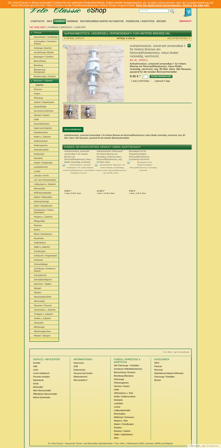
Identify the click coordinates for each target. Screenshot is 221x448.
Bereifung (38, 65)
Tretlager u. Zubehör (43, 314)
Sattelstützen (40, 243)
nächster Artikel (177, 38)
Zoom (65, 46)
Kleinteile (38, 158)
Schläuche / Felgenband (45, 255)
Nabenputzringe (41, 201)
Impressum (79, 363)
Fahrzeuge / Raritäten (140, 21)
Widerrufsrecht (80, 377)
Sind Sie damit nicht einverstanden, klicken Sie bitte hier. (173, 5)
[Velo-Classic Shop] (72, 9)
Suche (144, 10)
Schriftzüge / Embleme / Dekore (45, 269)
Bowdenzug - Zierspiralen (40, 70)
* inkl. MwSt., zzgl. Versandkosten (176, 352)
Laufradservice (41, 167)
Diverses (38, 89)
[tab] (73, 129)
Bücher (161, 21)
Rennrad (72, 21)
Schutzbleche (40, 275)
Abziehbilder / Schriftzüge (46, 37)
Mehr (116, 438)
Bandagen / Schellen (44, 57)
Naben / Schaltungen (124, 424)
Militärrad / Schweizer (124, 417)
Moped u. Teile (121, 421)
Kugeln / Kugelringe (43, 162)
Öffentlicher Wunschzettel (45, 394)
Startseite (38, 21)
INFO (49, 21)
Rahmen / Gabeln (122, 431)
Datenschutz (79, 370)
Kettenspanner (41, 145)
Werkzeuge (39, 327)
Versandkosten (212, 446)
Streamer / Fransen (43, 305)
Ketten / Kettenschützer (125, 396)
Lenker (37, 171)
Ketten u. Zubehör (42, 137)
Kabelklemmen (41, 132)
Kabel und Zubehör (43, 128)
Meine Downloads (41, 397)
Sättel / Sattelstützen (123, 434)
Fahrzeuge (119, 379)
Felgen (37, 93)
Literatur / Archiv (41, 175)
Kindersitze (39, 154)
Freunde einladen (41, 377)
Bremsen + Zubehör (73, 27)
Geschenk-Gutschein (44, 111)
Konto (36, 383)
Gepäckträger (40, 106)
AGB (76, 366)
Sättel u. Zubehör (42, 247)
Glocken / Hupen (42, 115)
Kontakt (36, 363)
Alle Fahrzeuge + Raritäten (126, 365)
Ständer (37, 292)
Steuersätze (39, 301)
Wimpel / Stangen (42, 335)
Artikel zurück (75, 38)
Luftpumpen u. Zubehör (45, 184)
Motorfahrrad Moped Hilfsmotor (102, 21)
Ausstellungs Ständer (44, 52)
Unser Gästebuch (41, 373)
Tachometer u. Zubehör (45, 310)
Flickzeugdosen (121, 383)
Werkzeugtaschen (42, 331)
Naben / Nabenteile (43, 197)
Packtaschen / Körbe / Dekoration (44, 211)
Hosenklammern (41, 124)
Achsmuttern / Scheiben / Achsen (45, 42)
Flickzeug (38, 98)
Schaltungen (40, 251)
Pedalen (118, 427)
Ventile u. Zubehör (42, 318)
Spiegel (37, 288)
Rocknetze (39, 238)
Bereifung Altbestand (123, 376)
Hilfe (35, 366)
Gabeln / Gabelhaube (44, 102)
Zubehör (40, 85)
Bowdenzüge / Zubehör (45, 76)
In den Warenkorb (161, 76)
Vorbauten (39, 323)
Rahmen (38, 225)
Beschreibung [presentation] (72, 129)
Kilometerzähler (41, 150)
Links (35, 370)
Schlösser (38, 260)
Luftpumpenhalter (122, 410)
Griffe (36, 119)
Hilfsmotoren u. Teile (123, 393)
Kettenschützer (41, 141)
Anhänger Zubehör (43, 48)
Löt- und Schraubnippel (45, 180)
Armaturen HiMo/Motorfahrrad (128, 369)
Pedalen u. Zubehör (43, 217)
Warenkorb (38, 380)
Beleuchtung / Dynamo (124, 372)
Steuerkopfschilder (42, 297)
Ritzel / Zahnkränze (43, 234)
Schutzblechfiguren (43, 279)
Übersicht (185, 21)
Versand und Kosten (83, 373)
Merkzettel (38, 387)
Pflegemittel (39, 221)
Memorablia (39, 188)
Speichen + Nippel (42, 284)
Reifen (37, 230)
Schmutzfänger (41, 264)
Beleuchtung (40, 61)
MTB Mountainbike (42, 193)
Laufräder (118, 403)
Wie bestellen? (81, 380)
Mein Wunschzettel (42, 390)
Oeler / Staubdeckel (43, 206)
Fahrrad (59, 21)
